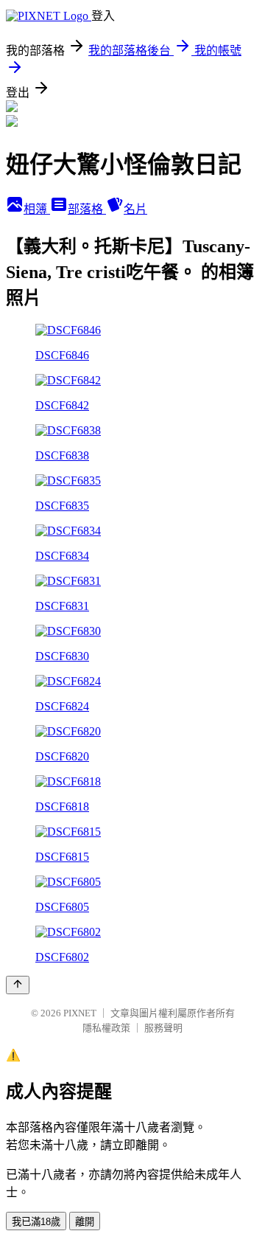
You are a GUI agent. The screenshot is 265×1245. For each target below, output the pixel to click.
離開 (84, 1221)
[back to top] (17, 985)
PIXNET (79, 1013)
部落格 (87, 209)
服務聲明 (163, 1027)
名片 (135, 209)
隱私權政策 (106, 1027)
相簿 (37, 209)
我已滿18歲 (36, 1221)
